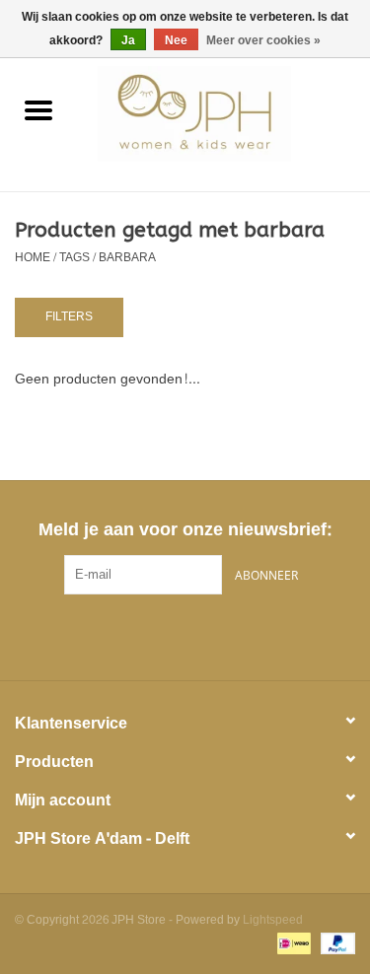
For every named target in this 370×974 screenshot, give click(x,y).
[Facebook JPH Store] (150, 635)
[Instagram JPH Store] (221, 635)
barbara (127, 257)
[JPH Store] (224, 117)
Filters (69, 316)
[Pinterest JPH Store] (185, 635)
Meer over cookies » (263, 40)
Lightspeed (273, 920)
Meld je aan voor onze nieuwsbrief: (185, 530)
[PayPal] (334, 946)
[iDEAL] (292, 946)
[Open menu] (38, 109)
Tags (74, 257)
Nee (176, 40)
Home (32, 257)
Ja (128, 40)
